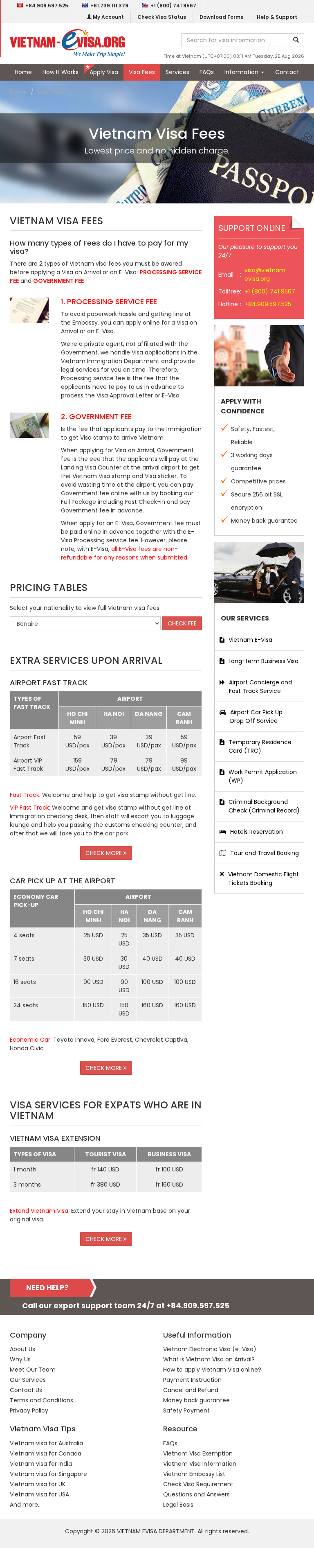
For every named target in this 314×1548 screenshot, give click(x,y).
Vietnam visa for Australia (46, 1443)
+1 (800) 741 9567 (173, 5)
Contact (287, 72)
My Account (108, 17)
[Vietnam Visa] (67, 42)
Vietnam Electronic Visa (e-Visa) (209, 1349)
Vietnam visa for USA (39, 1494)
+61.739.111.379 (109, 5)
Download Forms (221, 17)
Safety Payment (186, 1410)
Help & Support (277, 17)
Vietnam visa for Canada (45, 1453)
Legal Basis (178, 1505)
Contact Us (26, 1390)
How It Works (60, 72)
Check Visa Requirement (198, 1484)
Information (242, 72)
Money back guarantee (196, 1400)
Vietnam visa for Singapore (48, 1474)
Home (23, 72)
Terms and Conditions (41, 1400)
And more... (26, 1505)
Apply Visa (104, 72)
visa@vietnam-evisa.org (266, 274)
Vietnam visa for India (41, 1464)
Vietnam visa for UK (37, 1484)
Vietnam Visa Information (199, 1464)
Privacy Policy (29, 1410)
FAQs (207, 72)
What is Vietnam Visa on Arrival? (209, 1359)
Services (177, 72)
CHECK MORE (104, 853)
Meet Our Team (33, 1369)
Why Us (20, 1359)
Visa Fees (142, 72)
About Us (22, 1349)
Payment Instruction (192, 1380)
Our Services (28, 1380)
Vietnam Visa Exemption (198, 1453)
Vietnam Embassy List (194, 1474)
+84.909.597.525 (46, 5)
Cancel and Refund (190, 1390)
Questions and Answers (196, 1494)
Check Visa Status (161, 17)
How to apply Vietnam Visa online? (212, 1369)
